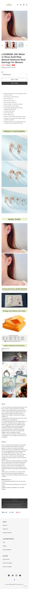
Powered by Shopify (20, 584)
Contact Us (5, 528)
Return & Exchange (7, 563)
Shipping (3, 67)
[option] (8, 45)
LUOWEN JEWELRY (12, 584)
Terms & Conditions (7, 566)
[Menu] (26, 4)
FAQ (4, 542)
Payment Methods (7, 549)
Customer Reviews (7, 532)
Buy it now (14, 83)
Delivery (5, 546)
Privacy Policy (6, 559)
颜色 (2, 72)
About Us (5, 525)
